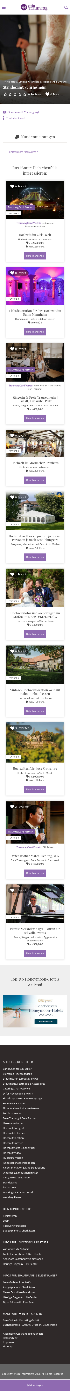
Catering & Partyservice (16, 1088)
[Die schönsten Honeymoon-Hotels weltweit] (35, 1011)
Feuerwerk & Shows (14, 1103)
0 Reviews (34, 94)
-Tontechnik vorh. (16, 118)
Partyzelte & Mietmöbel (16, 1177)
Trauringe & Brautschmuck (18, 1192)
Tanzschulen (10, 1187)
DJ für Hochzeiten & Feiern (18, 1093)
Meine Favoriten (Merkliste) (19, 1292)
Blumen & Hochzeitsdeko (17, 1074)
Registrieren (10, 1216)
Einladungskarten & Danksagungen (23, 1098)
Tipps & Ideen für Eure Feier (19, 1302)
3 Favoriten (22, 728)
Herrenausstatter (13, 1123)
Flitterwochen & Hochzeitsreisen (21, 1108)
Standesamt (10, 1182)
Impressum (9, 1342)
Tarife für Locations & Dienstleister (22, 1254)
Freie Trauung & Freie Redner (19, 1118)
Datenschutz (10, 1338)
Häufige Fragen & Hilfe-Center (20, 1264)
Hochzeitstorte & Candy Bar (19, 1148)
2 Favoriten (22, 806)
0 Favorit (55, 94)
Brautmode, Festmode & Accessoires (24, 1083)
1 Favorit (20, 574)
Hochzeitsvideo (12, 1153)
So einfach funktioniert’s (17, 1282)
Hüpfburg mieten (13, 1157)
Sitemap (7, 1346)
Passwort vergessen (14, 1225)
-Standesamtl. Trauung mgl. (23, 112)
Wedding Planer (12, 1197)
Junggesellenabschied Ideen (19, 1162)
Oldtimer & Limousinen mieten (20, 1172)
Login (6, 1220)
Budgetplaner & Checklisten (19, 1230)
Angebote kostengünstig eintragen (23, 1259)
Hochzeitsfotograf (13, 1128)
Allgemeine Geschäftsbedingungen (23, 1333)
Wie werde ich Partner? (16, 1249)
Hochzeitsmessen (13, 1143)
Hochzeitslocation (13, 1138)
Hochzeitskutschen (14, 1133)
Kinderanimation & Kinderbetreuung (24, 1167)
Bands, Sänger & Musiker (17, 1068)
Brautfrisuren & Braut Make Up (20, 1078)
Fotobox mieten (12, 1113)
